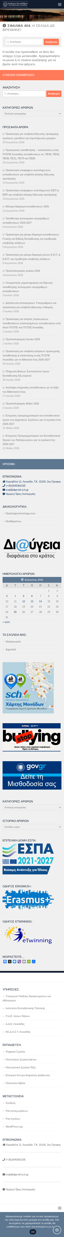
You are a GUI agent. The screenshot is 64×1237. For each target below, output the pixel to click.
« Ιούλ (6, 622)
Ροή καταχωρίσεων (17, 1110)
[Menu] (59, 4)
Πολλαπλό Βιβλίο (15, 1083)
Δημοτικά (11, 649)
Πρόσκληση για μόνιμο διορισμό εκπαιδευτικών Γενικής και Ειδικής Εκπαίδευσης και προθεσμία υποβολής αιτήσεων (31, 238)
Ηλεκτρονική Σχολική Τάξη (20, 1067)
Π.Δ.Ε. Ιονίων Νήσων (18, 1016)
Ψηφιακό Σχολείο (15, 1051)
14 (40, 601)
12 (23, 601)
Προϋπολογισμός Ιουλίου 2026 (23, 270)
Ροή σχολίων (13, 1118)
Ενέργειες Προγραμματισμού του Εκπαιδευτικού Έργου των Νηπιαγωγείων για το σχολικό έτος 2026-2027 (31, 440)
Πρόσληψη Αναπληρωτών (20, 513)
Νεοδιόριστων (13, 521)
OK (32, 1231)
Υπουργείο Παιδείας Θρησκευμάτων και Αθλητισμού (27, 998)
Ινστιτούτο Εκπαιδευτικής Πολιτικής (25, 1008)
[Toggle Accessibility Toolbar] (57, 1230)
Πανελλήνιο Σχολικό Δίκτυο (21, 1059)
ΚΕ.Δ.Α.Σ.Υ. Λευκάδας (18, 1031)
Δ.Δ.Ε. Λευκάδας (15, 1023)
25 (15, 611)
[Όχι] (59, 1224)
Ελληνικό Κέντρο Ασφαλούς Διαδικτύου (28, 1075)
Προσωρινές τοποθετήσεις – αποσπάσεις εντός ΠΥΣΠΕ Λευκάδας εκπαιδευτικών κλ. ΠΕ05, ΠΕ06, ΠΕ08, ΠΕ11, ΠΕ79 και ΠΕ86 (31, 154)
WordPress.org (14, 1126)
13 (32, 601)
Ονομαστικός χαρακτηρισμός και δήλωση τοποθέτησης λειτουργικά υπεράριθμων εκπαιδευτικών (27, 287)
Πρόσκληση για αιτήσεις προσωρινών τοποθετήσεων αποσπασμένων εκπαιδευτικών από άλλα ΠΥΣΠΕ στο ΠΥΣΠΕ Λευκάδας (32, 323)
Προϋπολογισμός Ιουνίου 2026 (23, 339)
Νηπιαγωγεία (13, 641)
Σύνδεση (10, 1102)
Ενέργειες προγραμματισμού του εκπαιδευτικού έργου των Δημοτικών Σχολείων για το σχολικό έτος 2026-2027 (32, 419)
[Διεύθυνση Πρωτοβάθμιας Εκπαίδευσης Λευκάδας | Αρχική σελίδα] (19, 4)
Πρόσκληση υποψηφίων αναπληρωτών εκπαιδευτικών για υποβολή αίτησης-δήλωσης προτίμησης (28, 174)
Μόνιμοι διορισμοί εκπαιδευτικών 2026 (27, 206)
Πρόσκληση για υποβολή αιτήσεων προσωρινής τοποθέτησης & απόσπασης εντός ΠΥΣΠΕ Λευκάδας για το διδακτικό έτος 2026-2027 (31, 355)
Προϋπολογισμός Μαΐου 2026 (22, 403)
